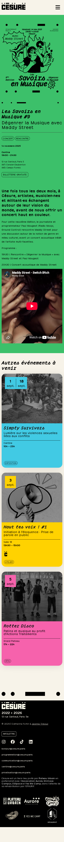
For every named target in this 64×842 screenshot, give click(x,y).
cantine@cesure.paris (13, 766)
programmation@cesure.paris (17, 754)
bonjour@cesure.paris (13, 748)
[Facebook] (13, 742)
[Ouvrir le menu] (58, 7)
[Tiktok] (22, 742)
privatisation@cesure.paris (16, 772)
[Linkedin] (31, 742)
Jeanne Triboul (40, 723)
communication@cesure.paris (17, 760)
